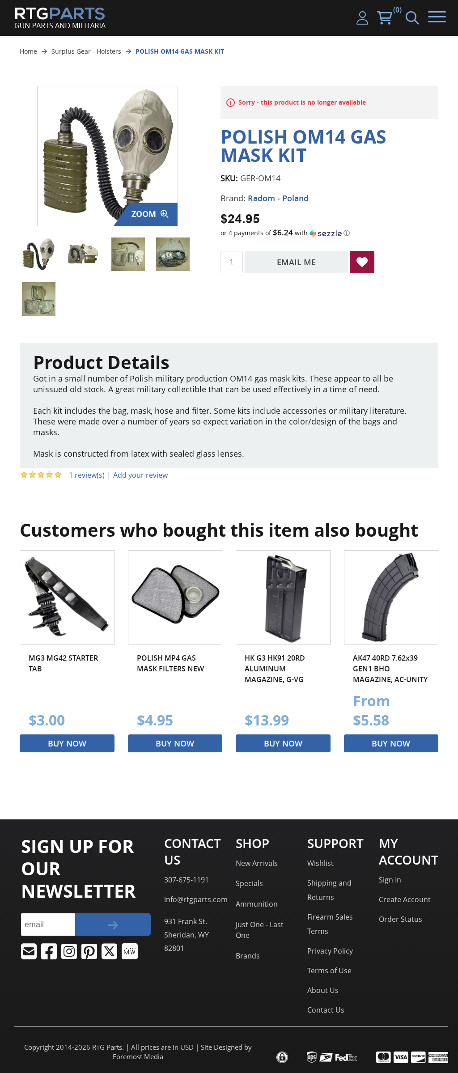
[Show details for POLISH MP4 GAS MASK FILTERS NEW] (175, 598)
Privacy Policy (330, 951)
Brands (248, 956)
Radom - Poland (278, 198)
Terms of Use (329, 970)
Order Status (400, 919)
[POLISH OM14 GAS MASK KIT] (38, 254)
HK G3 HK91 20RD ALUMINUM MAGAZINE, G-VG (275, 668)
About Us (323, 990)
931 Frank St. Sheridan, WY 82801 (186, 934)
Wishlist (320, 863)
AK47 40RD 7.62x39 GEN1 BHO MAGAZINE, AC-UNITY (390, 668)
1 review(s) (87, 475)
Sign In (390, 880)
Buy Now (67, 743)
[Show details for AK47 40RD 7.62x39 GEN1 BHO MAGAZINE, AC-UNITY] (391, 598)
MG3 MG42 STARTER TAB (63, 663)
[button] (329, 233)
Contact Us (325, 1010)
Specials (249, 883)
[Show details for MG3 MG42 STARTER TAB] (67, 598)
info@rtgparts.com (196, 899)
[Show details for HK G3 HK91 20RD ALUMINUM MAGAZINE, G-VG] (283, 598)
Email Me (296, 262)
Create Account (405, 899)
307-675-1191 (186, 880)
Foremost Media (138, 1056)
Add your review (140, 475)
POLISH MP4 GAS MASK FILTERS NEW (170, 663)
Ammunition (257, 904)
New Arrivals (257, 863)
